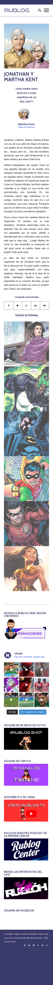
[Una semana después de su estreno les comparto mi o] (26, 669)
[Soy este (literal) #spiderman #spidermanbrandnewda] (26, 684)
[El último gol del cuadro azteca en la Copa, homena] (41, 700)
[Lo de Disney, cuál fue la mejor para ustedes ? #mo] (11, 669)
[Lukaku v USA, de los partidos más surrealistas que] (26, 700)
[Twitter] (25, 945)
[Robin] (26, 478)
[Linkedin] (42, 945)
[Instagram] (33, 945)
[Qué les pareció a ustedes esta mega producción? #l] (41, 669)
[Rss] (47, 945)
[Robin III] (26, 523)
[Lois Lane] (26, 344)
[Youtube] (29, 945)
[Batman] (26, 433)
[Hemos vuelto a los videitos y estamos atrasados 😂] (11, 684)
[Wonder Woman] (26, 568)
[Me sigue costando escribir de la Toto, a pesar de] (41, 684)
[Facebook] (38, 945)
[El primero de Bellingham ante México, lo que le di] (11, 700)
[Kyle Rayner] (26, 388)
